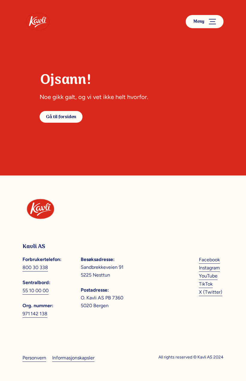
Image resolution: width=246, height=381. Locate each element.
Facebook (209, 259)
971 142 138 (34, 313)
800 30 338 (35, 267)
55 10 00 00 (35, 290)
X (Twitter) (210, 292)
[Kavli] (37, 22)
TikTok (206, 284)
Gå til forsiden (61, 116)
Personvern (34, 358)
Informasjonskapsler (73, 358)
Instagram (209, 268)
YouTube (208, 276)
